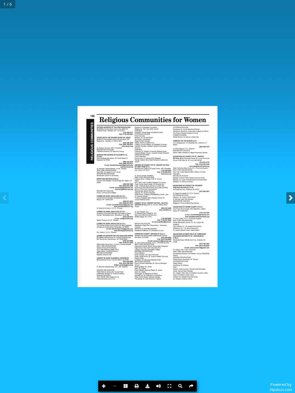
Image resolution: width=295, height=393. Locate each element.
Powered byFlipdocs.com (281, 387)
